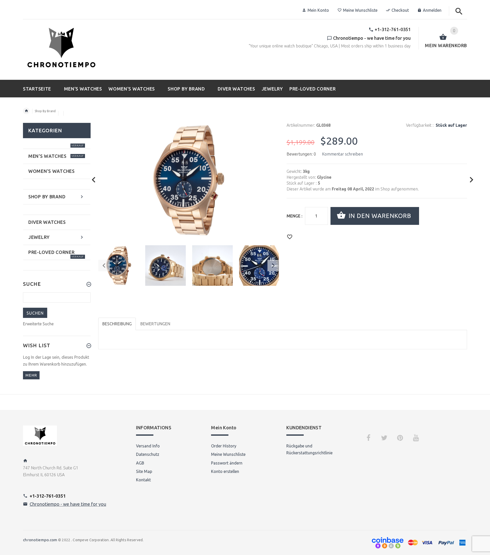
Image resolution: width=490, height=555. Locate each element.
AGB (140, 463)
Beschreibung (117, 323)
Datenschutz (147, 454)
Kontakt (143, 479)
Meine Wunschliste (360, 10)
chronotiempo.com (40, 540)
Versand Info (148, 446)
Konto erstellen (225, 471)
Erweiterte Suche (38, 323)
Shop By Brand (45, 111)
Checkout (400, 10)
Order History (223, 446)
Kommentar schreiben (342, 154)
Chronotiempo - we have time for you (68, 504)
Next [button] (273, 265)
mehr (31, 375)
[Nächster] (471, 180)
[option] (118, 265)
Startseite (26, 111)
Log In (28, 357)
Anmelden (432, 10)
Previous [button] (104, 265)
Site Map (144, 471)
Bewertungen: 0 (301, 154)
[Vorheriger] (94, 180)
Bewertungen (155, 323)
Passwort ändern (226, 463)
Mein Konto (318, 10)
